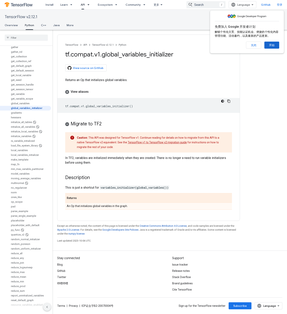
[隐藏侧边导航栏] (47, 307)
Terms (61, 305)
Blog (60, 264)
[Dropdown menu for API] (89, 4)
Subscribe (240, 306)
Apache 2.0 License (68, 229)
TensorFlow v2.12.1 (21, 16)
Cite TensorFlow (182, 289)
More (70, 25)
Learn (64, 4)
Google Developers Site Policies (120, 229)
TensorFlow (71, 44)
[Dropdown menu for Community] (145, 4)
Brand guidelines (182, 283)
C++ (43, 25)
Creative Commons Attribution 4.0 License (163, 225)
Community (133, 4)
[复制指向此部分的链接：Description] (94, 178)
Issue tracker (180, 264)
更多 (156, 4)
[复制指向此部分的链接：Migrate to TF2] (105, 124)
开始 (272, 45)
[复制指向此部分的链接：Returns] (81, 198)
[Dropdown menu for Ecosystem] (117, 4)
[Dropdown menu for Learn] (72, 4)
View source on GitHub (88, 68)
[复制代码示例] (229, 101)
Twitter (61, 277)
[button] (148, 91)
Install (49, 4)
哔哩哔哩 (62, 283)
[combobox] (206, 4)
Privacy (73, 305)
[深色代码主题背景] (222, 101)
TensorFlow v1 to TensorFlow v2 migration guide (157, 142)
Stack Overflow (181, 277)
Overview (11, 25)
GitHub (266, 4)
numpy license (76, 233)
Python (29, 25)
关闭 (253, 45)
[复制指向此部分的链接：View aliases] (92, 91)
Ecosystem (105, 4)
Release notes (181, 270)
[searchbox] (26, 38)
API (83, 4)
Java (56, 25)
